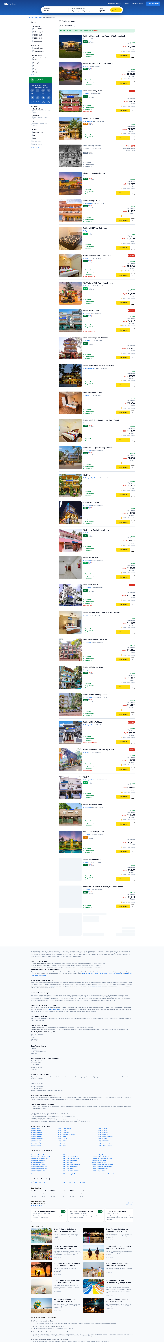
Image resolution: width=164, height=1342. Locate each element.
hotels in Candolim (95, 1068)
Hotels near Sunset (36, 1253)
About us (126, 3)
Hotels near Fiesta (68, 1244)
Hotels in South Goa (36, 1227)
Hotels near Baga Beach (99, 1236)
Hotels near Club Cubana (70, 1242)
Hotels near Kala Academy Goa (71, 1246)
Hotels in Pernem (102, 1223)
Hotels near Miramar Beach (39, 1250)
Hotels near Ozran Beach (38, 1252)
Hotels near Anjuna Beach (38, 1234)
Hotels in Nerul (62, 1222)
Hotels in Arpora (102, 1210)
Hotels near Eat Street (37, 1244)
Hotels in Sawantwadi (104, 1225)
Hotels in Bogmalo (103, 1214)
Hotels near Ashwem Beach (70, 1236)
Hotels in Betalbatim (63, 1214)
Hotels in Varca (62, 1227)
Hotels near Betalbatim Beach (100, 1238)
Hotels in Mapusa (102, 1220)
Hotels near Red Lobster (99, 1252)
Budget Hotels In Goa (37, 1262)
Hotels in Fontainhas (37, 1220)
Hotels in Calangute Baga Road (66, 1216)
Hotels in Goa (38, 17)
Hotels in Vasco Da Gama (105, 1227)
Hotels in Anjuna (35, 1210)
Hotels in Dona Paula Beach (105, 1218)
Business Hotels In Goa (114, 1262)
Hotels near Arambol (98, 1234)
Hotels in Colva (62, 1218)
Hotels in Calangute (36, 1216)
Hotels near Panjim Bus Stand (71, 1252)
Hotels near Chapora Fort (38, 1242)
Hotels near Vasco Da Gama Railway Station (104, 1255)
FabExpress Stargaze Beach (90, 1055)
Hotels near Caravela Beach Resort (102, 1240)
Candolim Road (52, 1068)
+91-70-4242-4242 (115, 3)
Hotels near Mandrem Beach (71, 1248)
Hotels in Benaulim (36, 1214)
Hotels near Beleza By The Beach (40, 1238)
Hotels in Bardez (102, 1212)
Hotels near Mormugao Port (100, 1250)
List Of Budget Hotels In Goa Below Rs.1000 (72, 1264)
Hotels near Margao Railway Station (102, 1248)
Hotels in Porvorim (36, 1225)
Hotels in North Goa (103, 1222)
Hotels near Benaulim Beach (70, 1238)
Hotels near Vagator (37, 1255)
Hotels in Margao (36, 1222)
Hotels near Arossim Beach (39, 1236)
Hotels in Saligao (62, 1225)
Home (31, 17)
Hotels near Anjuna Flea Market (71, 1234)
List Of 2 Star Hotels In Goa (38, 1264)
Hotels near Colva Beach (99, 1242)
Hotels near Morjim (68, 1250)
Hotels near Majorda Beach (39, 1248)
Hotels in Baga (62, 1212)
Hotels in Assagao (36, 1212)
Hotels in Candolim (103, 1216)
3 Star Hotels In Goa (66, 1262)
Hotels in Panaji (35, 1223)
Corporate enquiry (137, 3)
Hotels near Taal (96, 1253)
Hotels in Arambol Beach (64, 1210)
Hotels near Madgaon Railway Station (102, 1246)
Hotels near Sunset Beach (70, 1253)
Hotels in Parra (62, 1223)
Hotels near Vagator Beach (70, 1255)
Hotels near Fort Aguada (99, 1244)
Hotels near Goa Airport (38, 1246)
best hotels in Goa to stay (56, 1091)
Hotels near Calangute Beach (39, 1240)
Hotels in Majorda (62, 1220)
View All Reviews (36, 1287)
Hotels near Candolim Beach (71, 1240)
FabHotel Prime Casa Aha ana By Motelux (110, 1055)
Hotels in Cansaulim (36, 1218)
